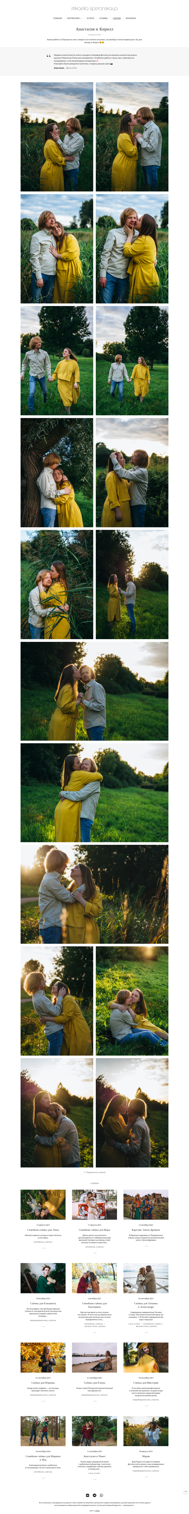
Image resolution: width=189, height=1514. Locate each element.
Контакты (131, 18)
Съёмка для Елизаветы (43, 1303)
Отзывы (103, 18)
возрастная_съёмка (95, 1326)
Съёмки (117, 18)
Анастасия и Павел (95, 1456)
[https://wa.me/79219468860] (101, 1495)
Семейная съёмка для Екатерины (94, 1305)
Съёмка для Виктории (146, 1382)
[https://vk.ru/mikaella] (87, 1495)
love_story (134, 1324)
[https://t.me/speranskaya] (94, 1495)
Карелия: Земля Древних (146, 1229)
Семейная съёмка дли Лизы (43, 1229)
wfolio (97, 1511)
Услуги (90, 18)
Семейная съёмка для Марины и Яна (43, 1457)
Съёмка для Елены (94, 1382)
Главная (57, 18)
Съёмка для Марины (43, 1382)
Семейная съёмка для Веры (94, 1229)
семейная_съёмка (43, 1242)
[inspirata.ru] (95, 8)
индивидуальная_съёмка (43, 1320)
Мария (146, 1456)
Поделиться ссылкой (96, 1172)
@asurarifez (71, 68)
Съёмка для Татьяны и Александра (145, 1305)
